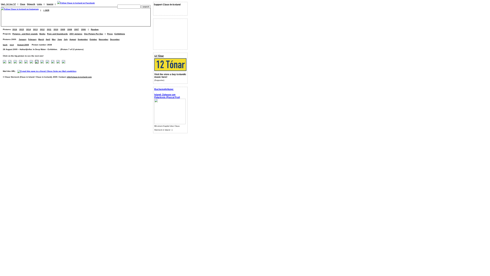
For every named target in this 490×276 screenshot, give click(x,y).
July (66, 39)
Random (95, 29)
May (54, 39)
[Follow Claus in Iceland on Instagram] (20, 10)
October (93, 39)
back (5, 45)
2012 (42, 29)
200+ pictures (75, 34)
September (83, 39)
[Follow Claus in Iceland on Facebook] (76, 4)
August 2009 (23, 45)
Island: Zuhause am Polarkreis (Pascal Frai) (167, 96)
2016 (14, 29)
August (72, 39)
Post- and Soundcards (57, 34)
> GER (46, 10)
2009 (62, 29)
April (48, 39)
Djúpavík (31, 4)
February (32, 39)
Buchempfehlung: (164, 89)
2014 (28, 29)
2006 (83, 29)
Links (39, 4)
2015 (21, 29)
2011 (49, 29)
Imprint (50, 4)
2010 (56, 29)
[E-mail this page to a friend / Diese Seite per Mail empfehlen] (47, 71)
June (59, 39)
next (12, 45)
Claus (22, 4)
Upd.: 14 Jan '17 (8, 4)
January (22, 39)
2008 (69, 29)
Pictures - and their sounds (25, 34)
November (103, 39)
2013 (35, 29)
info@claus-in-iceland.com (79, 77)
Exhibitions (119, 34)
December (115, 39)
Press (110, 34)
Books (42, 34)
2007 (76, 29)
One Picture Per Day (93, 34)
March (41, 39)
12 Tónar (159, 56)
